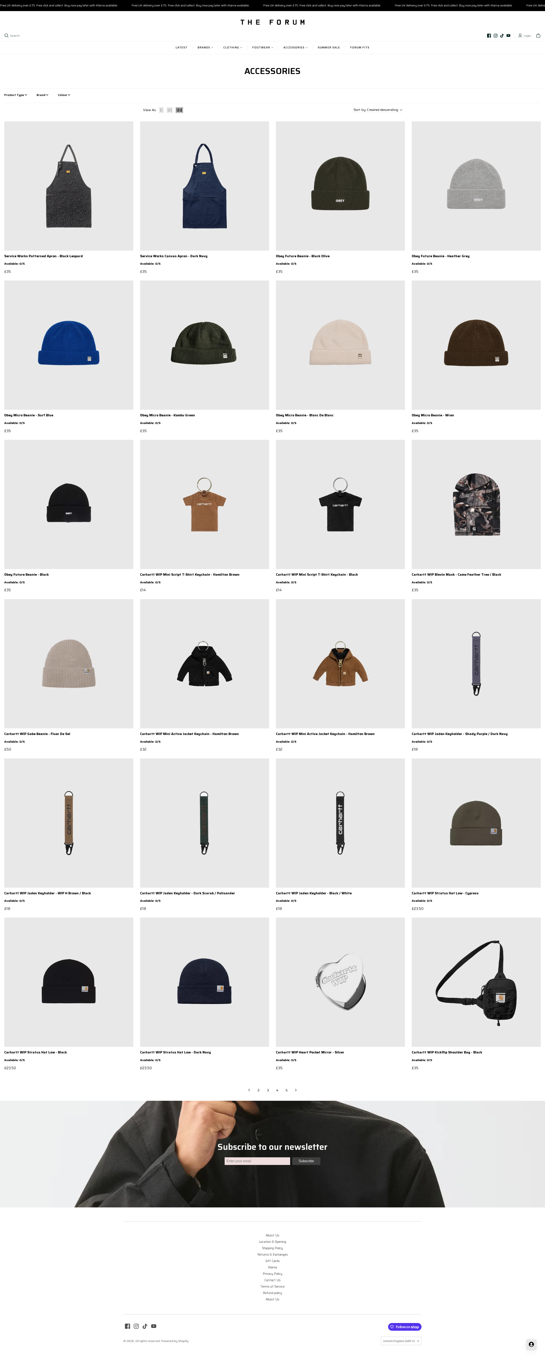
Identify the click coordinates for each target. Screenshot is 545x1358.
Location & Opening (272, 1241)
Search (15, 36)
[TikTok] (502, 36)
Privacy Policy (272, 1273)
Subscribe (306, 1161)
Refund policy (272, 1293)
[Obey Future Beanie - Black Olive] (340, 186)
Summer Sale (329, 47)
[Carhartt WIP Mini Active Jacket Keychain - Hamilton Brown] (204, 663)
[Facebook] (489, 36)
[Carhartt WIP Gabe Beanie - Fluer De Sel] (68, 663)
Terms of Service (272, 1286)
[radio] (161, 110)
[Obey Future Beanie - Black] (68, 504)
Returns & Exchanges (272, 1254)
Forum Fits (359, 47)
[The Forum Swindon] (272, 22)
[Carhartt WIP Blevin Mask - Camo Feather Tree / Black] (476, 504)
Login (527, 36)
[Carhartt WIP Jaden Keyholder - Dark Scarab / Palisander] (204, 823)
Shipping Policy (272, 1248)
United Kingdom (399, 1341)
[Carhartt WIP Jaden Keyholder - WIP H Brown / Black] (68, 823)
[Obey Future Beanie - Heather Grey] (476, 186)
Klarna (272, 1267)
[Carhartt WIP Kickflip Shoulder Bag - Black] (476, 982)
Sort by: (376, 109)
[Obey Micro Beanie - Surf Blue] (68, 345)
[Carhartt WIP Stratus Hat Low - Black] (68, 982)
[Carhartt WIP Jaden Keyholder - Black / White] (340, 823)
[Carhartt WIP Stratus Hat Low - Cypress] (476, 823)
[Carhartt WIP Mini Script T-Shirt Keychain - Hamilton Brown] (204, 504)
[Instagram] (496, 36)
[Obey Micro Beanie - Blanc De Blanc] (340, 345)
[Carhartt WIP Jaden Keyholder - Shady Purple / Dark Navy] (476, 663)
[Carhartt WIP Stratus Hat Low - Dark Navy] (204, 982)
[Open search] (6, 35)
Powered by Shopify (174, 1341)
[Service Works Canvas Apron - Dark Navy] (204, 186)
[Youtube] (508, 36)
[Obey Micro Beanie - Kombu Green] (204, 345)
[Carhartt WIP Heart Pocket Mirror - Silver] (340, 982)
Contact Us (272, 1280)
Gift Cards (272, 1261)
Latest (181, 47)
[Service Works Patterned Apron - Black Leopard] (68, 186)
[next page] (296, 1090)
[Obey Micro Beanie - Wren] (476, 345)
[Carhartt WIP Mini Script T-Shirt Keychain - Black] (340, 504)
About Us (272, 1235)
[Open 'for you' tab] (531, 1344)
